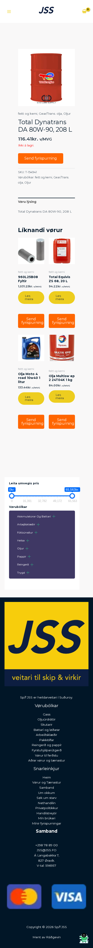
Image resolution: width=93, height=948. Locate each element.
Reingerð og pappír (47, 745)
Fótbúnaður (25, 532)
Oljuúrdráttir (46, 719)
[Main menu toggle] (9, 11)
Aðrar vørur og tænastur (46, 760)
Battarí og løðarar (46, 730)
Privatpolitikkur (46, 808)
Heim (46, 777)
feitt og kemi (27, 113)
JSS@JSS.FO (46, 850)
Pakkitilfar (46, 740)
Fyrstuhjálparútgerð (47, 750)
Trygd (21, 572)
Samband (46, 787)
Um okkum (46, 793)
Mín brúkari (46, 818)
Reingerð (23, 564)
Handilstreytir (46, 813)
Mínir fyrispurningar (46, 823)
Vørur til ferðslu (46, 755)
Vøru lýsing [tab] (27, 202)
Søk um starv (46, 798)
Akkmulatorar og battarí (34, 516)
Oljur (20, 548)
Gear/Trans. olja (50, 113)
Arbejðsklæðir (26, 524)
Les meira (29, 297)
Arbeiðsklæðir (46, 735)
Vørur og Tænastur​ (46, 782)
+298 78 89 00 (46, 845)
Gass (46, 714)
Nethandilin (47, 803)
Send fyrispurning (40, 158)
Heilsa (21, 540)
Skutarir (46, 724)
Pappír (21, 556)
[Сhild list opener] (53, 516)
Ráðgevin (53, 937)
